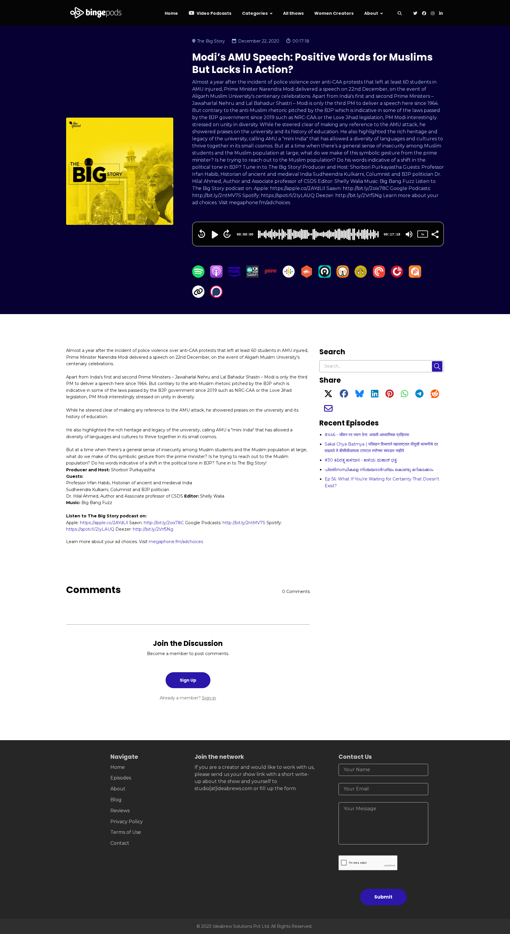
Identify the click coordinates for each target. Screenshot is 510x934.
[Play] (214, 234)
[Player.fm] (397, 276)
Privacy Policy (126, 821)
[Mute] (409, 234)
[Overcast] (342, 276)
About (371, 13)
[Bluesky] (359, 395)
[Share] (434, 233)
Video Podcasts (213, 13)
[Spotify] (198, 276)
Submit (383, 897)
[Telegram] (419, 395)
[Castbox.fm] (306, 276)
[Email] (328, 410)
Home (171, 13)
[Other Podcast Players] (198, 296)
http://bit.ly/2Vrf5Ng (153, 529)
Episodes (120, 778)
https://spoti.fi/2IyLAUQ (90, 529)
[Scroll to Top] (496, 896)
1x (422, 234)
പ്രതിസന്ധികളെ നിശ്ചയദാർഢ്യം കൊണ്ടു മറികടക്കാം (379, 469)
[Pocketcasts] (379, 276)
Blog (116, 800)
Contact (119, 843)
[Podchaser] (216, 296)
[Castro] (324, 276)
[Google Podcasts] (288, 276)
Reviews (120, 810)
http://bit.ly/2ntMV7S (244, 522)
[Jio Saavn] (252, 276)
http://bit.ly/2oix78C (164, 522)
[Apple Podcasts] (216, 276)
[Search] (399, 14)
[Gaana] (270, 276)
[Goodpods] (360, 276)
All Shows (293, 13)
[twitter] (415, 14)
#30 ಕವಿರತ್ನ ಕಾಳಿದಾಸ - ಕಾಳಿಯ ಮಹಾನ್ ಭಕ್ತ (361, 460)
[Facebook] (344, 395)
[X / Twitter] (328, 395)
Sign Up (188, 680)
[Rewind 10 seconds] (201, 233)
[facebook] (424, 14)
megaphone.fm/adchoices (176, 541)
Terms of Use (125, 832)
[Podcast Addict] (415, 276)
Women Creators (334, 13)
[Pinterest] (389, 395)
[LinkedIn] (374, 395)
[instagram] (433, 14)
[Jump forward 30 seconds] (227, 233)
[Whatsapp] (404, 395)
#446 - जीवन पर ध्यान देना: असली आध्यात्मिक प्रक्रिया (367, 434)
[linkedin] (440, 14)
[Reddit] (435, 395)
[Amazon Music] (234, 276)
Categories (255, 13)
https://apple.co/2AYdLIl (104, 522)
